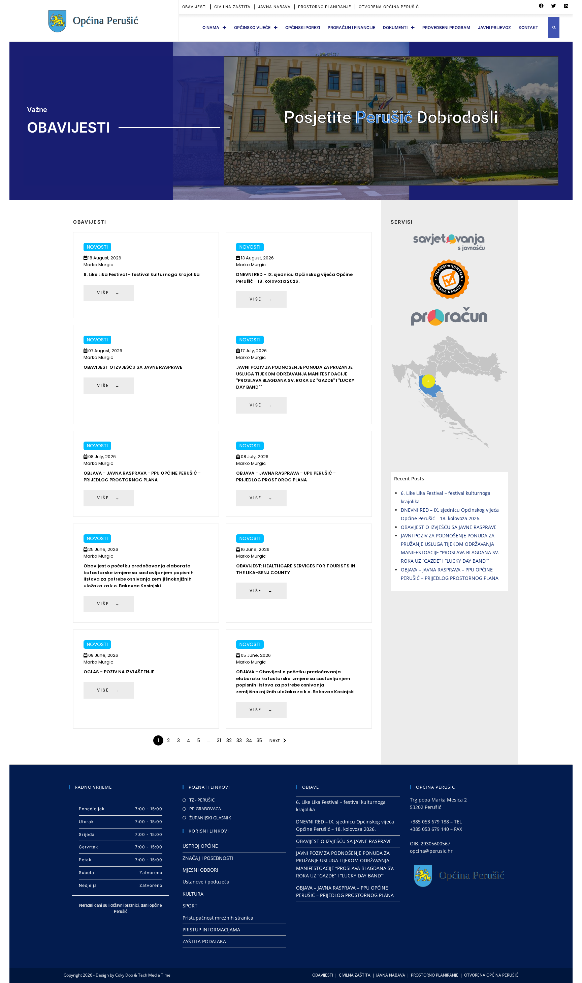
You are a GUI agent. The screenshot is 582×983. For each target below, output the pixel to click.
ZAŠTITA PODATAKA (204, 941)
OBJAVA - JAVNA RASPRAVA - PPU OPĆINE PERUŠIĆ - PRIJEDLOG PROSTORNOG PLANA (142, 476)
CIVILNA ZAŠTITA (232, 6)
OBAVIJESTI (194, 6)
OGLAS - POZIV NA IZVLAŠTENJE (119, 672)
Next (274, 740)
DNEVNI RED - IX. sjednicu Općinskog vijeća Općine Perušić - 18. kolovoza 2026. (294, 277)
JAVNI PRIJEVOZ (494, 27)
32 (229, 740)
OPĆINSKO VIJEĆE (252, 27)
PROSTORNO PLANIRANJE (324, 6)
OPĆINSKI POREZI (302, 27)
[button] (541, 6)
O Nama (210, 27)
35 (259, 740)
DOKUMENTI (395, 27)
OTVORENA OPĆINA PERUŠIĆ (389, 6)
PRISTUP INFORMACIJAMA (211, 929)
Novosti (97, 247)
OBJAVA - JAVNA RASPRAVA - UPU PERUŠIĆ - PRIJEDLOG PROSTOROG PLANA (286, 476)
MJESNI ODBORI (200, 870)
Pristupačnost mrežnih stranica (218, 918)
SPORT (190, 905)
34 (249, 740)
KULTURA (193, 894)
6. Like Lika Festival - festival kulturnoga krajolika (142, 274)
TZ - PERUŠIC (202, 800)
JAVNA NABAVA (274, 6)
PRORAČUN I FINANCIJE (351, 27)
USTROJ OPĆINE (200, 846)
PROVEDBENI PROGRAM (446, 27)
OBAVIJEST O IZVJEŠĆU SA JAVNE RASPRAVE (133, 367)
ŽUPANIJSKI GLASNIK (210, 818)
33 (239, 740)
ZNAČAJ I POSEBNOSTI (208, 858)
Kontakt (528, 27)
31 (219, 740)
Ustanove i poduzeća (206, 881)
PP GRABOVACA (205, 809)
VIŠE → (108, 293)
